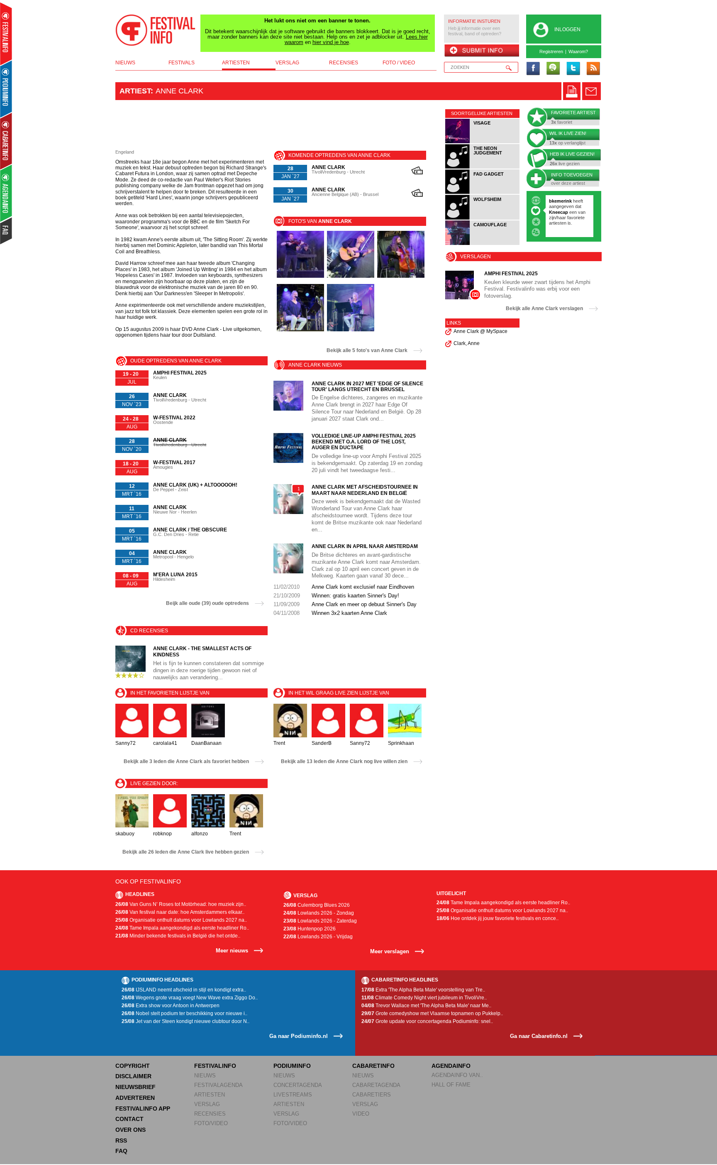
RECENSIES (210, 1114)
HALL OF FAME (451, 1085)
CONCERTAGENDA (297, 1085)
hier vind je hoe (330, 42)
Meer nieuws (232, 950)
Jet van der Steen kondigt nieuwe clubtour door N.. (185, 1021)
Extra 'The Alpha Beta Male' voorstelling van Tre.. (423, 989)
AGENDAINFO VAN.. (457, 1075)
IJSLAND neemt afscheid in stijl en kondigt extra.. (184, 989)
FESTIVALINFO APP (142, 1108)
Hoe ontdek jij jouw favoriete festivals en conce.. (497, 918)
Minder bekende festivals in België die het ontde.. (177, 935)
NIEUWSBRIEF (135, 1087)
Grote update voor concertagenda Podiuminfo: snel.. (427, 1021)
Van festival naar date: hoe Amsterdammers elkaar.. (179, 912)
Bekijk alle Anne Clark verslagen (544, 308)
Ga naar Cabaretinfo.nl (539, 1036)
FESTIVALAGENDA (218, 1085)
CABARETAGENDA (376, 1085)
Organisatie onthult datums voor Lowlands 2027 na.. (181, 920)
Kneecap (559, 212)
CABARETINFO (373, 1065)
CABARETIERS (371, 1095)
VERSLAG (207, 1104)
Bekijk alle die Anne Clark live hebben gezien (185, 851)
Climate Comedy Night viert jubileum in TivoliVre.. (424, 997)
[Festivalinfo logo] (155, 30)
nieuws (125, 62)
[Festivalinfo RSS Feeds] (593, 69)
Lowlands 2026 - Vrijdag (318, 936)
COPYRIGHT (132, 1065)
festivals (181, 62)
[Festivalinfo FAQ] (6, 231)
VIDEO (360, 1114)
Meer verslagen (389, 951)
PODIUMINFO (292, 1065)
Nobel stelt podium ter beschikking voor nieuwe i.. (184, 1013)
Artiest (135, 91)
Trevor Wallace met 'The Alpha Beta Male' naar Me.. (426, 1005)
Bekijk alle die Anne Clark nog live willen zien (344, 761)
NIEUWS (205, 1075)
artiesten (236, 62)
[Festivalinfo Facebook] (533, 69)
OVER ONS (130, 1129)
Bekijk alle (367, 350)
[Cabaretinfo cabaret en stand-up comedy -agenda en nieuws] (6, 141)
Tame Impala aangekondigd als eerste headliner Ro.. (182, 927)
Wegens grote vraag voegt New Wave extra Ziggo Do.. (190, 997)
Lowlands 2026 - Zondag (318, 912)
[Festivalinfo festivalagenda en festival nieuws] (6, 34)
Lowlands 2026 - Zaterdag (320, 920)
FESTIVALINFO (215, 1065)
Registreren (551, 51)
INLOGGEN (567, 29)
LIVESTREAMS (292, 1095)
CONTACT (129, 1119)
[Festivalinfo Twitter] (573, 69)
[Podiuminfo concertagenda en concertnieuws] (6, 88)
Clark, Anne (467, 343)
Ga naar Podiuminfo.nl (298, 1036)
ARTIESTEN (209, 1095)
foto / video (399, 62)
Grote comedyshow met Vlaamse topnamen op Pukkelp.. (432, 1013)
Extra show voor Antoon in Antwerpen (170, 1005)
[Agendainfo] (6, 193)
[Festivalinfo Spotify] (553, 69)
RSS (121, 1140)
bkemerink (560, 200)
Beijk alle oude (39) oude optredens (207, 603)
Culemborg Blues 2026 (316, 905)
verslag (287, 62)
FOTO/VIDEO (211, 1123)
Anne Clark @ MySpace (480, 331)
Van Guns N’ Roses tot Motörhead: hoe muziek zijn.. (180, 904)
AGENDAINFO (451, 1065)
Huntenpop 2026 (309, 928)
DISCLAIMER (133, 1076)
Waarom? (578, 51)
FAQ (121, 1151)
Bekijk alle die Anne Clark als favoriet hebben (186, 761)
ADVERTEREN (135, 1097)
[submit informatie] (481, 51)
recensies (343, 62)
